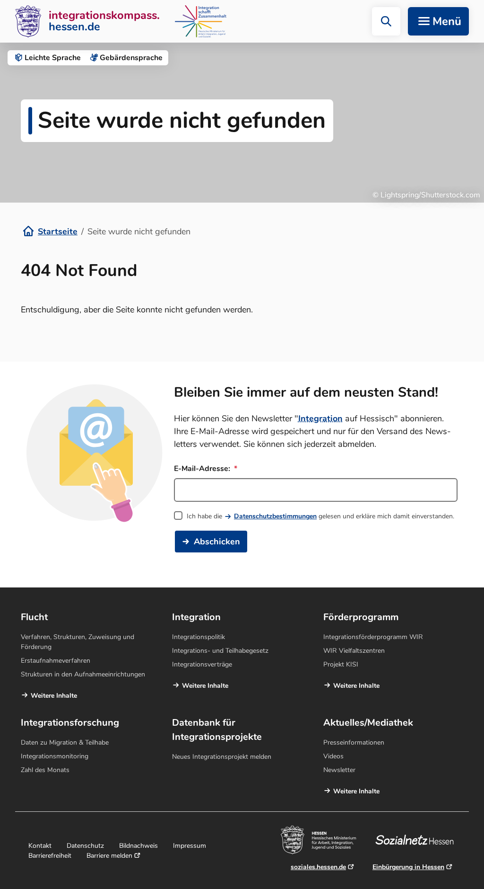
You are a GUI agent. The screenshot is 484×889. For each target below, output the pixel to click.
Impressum (189, 845)
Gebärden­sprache (131, 58)
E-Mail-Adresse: (203, 468)
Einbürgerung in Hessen (408, 866)
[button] (386, 21)
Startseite (58, 231)
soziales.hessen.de (318, 866)
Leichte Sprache (53, 58)
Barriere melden (109, 855)
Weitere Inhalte (54, 695)
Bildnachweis (138, 845)
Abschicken (217, 541)
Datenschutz (85, 845)
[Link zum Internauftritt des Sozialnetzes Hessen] (418, 839)
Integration (320, 418)
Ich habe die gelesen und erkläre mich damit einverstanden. (320, 516)
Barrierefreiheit (49, 855)
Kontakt (40, 845)
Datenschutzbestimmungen (275, 516)
